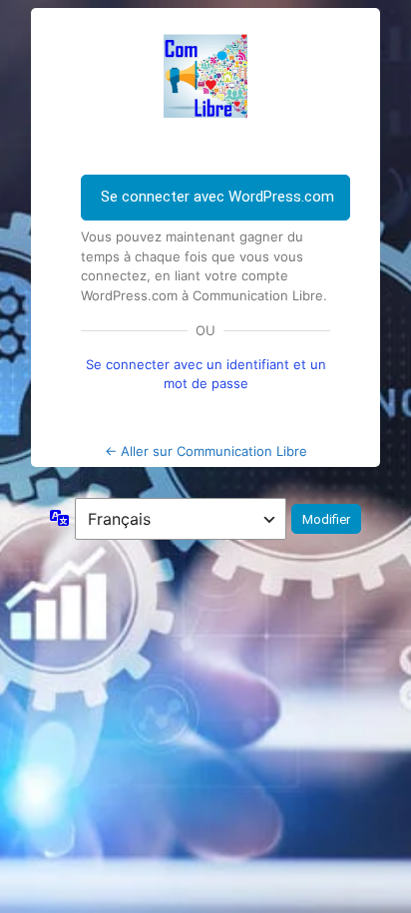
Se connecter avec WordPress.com (217, 197)
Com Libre (205, 76)
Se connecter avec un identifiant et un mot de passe (206, 373)
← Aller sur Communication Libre (206, 451)
